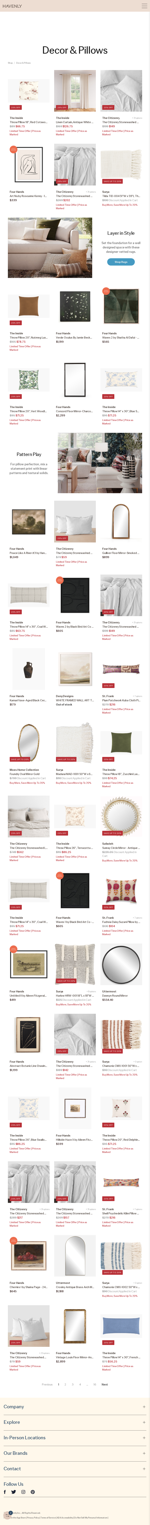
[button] (12, 6)
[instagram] (23, 1491)
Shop (10, 63)
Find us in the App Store (15, 1517)
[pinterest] (33, 1491)
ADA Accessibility (65, 1517)
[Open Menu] (144, 6)
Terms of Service (48, 1517)
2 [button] (65, 1384)
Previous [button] (47, 1384)
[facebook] (5, 1491)
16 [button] (94, 1384)
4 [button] (80, 1384)
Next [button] (105, 1384)
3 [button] (73, 1384)
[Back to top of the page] (138, 1506)
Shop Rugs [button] (121, 261)
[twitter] (13, 1491)
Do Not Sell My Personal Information (90, 1517)
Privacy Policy (33, 1517)
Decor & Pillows (23, 63)
